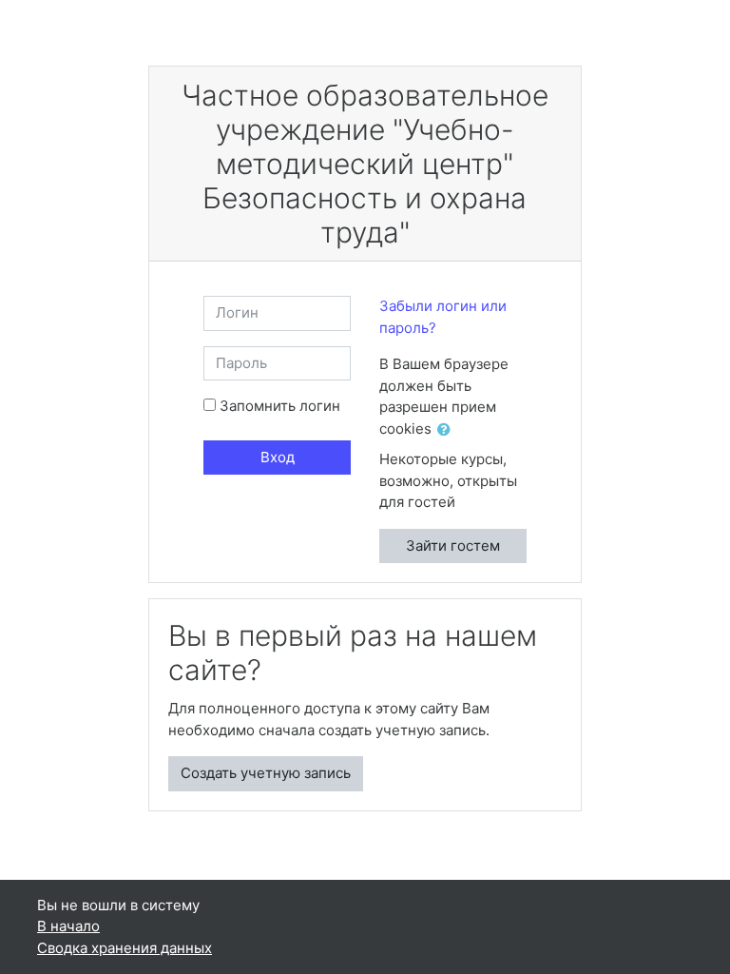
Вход (277, 457)
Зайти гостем (453, 545)
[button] (447, 430)
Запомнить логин (280, 406)
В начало (68, 926)
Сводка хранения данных (124, 948)
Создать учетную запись (266, 773)
